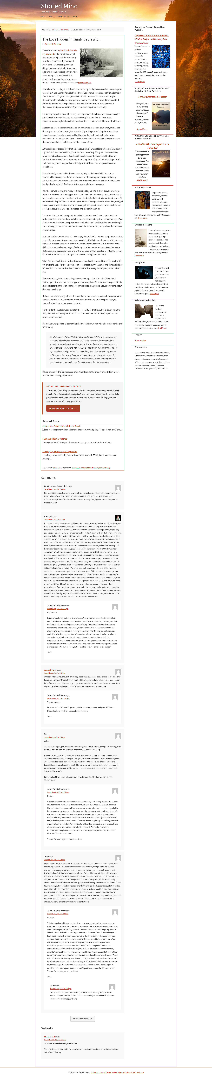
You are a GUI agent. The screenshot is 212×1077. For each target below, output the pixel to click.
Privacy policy (140, 340)
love (101, 467)
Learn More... (142, 129)
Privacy (94, 1072)
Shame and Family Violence (54, 438)
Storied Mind (59, 5)
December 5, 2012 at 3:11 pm (57, 609)
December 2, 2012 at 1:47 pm (54, 673)
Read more (139, 255)
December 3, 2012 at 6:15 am (54, 519)
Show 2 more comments (82, 1019)
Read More (142, 218)
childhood (76, 467)
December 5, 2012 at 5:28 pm (60, 989)
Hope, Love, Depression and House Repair (61, 426)
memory (106, 467)
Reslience (56, 467)
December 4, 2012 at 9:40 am (57, 914)
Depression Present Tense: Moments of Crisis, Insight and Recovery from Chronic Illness (152, 39)
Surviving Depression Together (152, 96)
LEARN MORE (140, 81)
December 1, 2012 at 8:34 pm (54, 737)
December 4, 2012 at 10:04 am (58, 792)
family (83, 467)
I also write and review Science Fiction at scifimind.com (121, 1072)
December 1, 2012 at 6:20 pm (54, 860)
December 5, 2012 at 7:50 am (54, 489)
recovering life (84, 82)
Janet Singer (50, 670)
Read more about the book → (63, 408)
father (88, 467)
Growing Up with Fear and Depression (59, 451)
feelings (95, 467)
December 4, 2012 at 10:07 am (58, 698)
